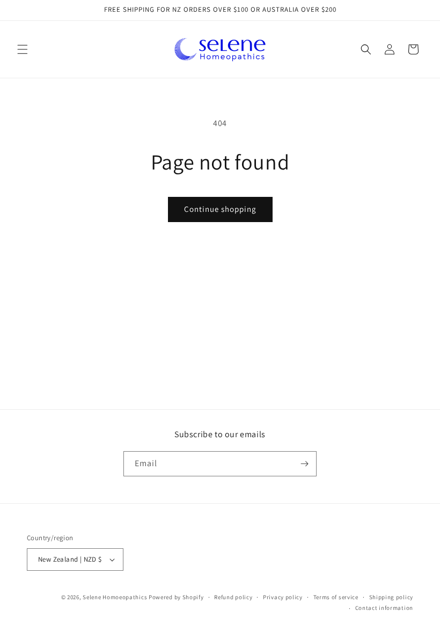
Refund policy (233, 597)
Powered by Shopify (176, 597)
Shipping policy (391, 597)
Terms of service (335, 597)
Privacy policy (283, 597)
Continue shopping (220, 209)
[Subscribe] (304, 463)
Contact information (384, 608)
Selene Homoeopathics (115, 597)
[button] (22, 49)
